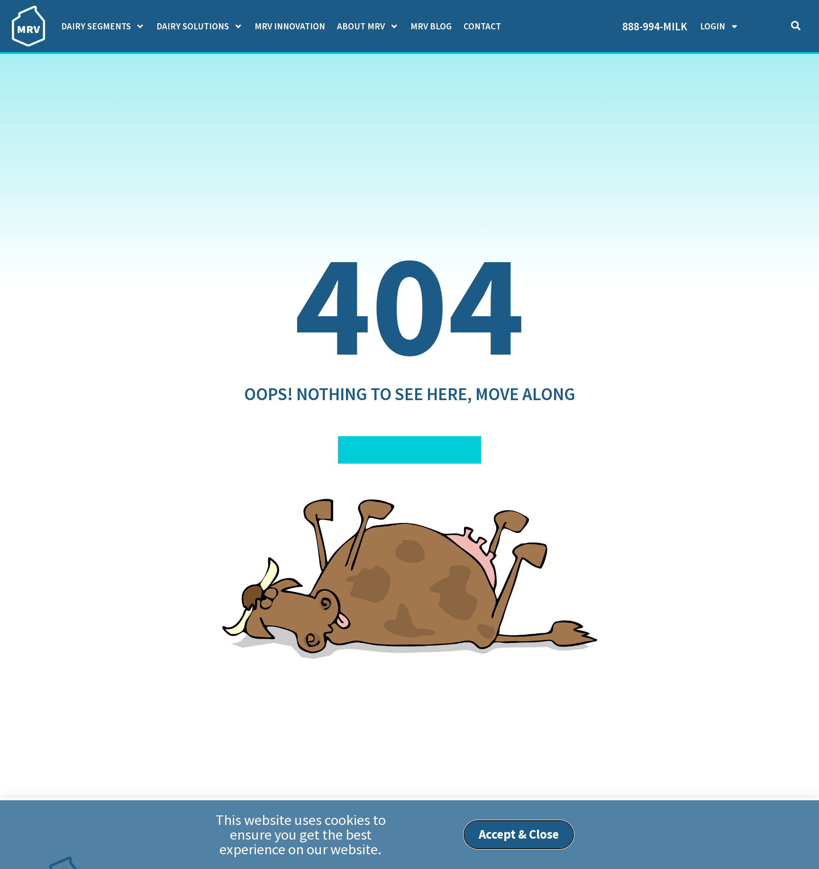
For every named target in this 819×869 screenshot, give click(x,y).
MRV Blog (431, 26)
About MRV (361, 26)
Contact (482, 26)
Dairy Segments (96, 26)
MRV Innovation (290, 26)
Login (712, 26)
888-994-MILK (654, 26)
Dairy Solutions (192, 26)
